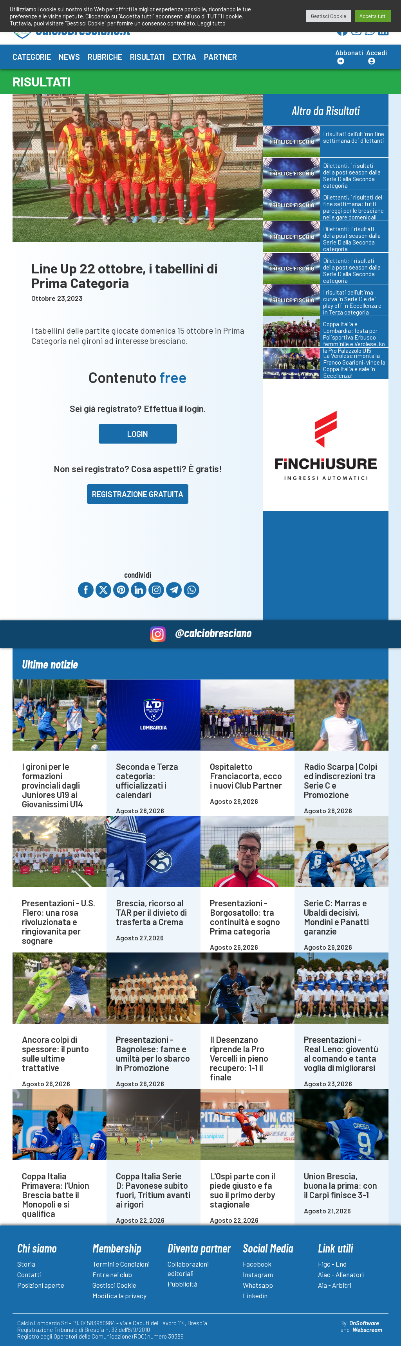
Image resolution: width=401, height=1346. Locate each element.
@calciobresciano (213, 632)
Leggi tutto (211, 23)
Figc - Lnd (332, 1264)
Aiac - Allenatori (341, 1274)
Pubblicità (182, 1284)
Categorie (32, 56)
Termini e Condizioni (121, 1264)
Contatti (29, 1274)
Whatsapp (258, 1285)
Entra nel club (112, 1274)
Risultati (147, 56)
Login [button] (137, 433)
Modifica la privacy (119, 1295)
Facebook (257, 1264)
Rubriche (105, 56)
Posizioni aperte (40, 1285)
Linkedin (255, 1295)
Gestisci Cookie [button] (328, 16)
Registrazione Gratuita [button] (137, 494)
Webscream (367, 1329)
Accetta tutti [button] (373, 16)
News (69, 56)
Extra (184, 56)
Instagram (258, 1274)
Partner (220, 56)
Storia (26, 1264)
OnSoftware (364, 1322)
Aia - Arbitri (334, 1285)
